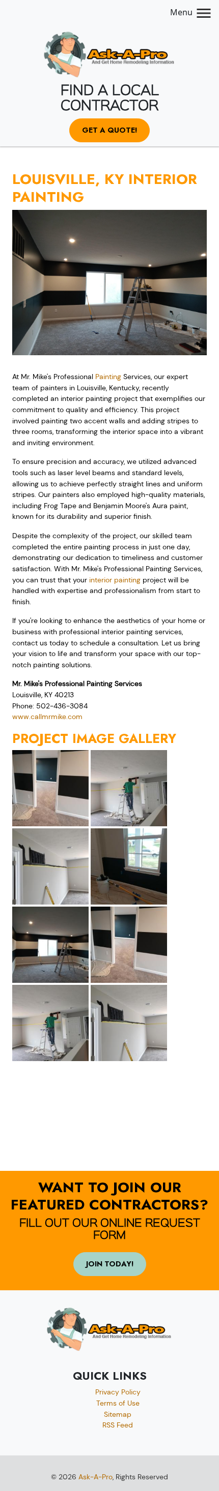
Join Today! (109, 1264)
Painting (108, 376)
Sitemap (117, 1414)
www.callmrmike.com (47, 716)
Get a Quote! (109, 130)
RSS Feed (117, 1425)
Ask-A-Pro (95, 1476)
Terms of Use (118, 1403)
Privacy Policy (118, 1391)
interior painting (115, 579)
